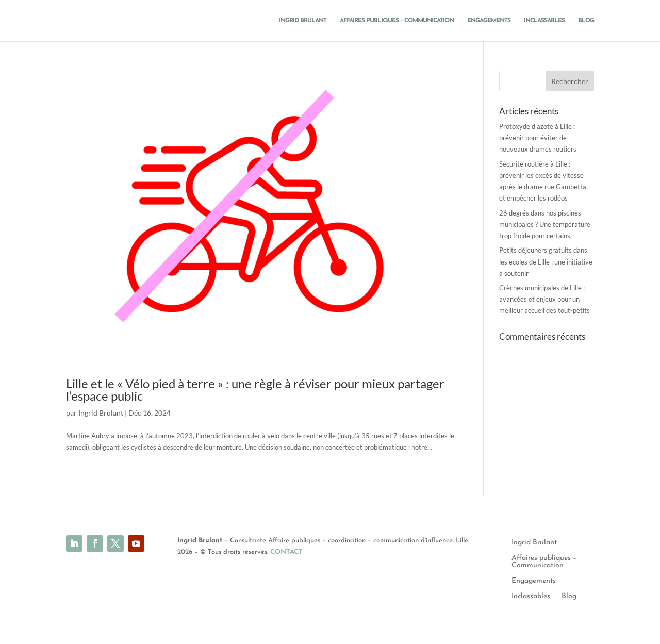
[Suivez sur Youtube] (136, 543)
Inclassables (544, 21)
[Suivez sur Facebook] (95, 543)
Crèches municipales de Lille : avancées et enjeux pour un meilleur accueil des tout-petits (544, 299)
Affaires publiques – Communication (397, 21)
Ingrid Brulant (302, 21)
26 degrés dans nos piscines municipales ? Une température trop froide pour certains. (544, 224)
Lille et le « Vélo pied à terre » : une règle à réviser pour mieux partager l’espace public (255, 389)
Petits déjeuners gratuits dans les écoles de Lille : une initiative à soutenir (545, 261)
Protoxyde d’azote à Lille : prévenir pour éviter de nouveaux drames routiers (537, 137)
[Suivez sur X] (115, 543)
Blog (586, 21)
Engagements (488, 21)
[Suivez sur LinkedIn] (74, 543)
